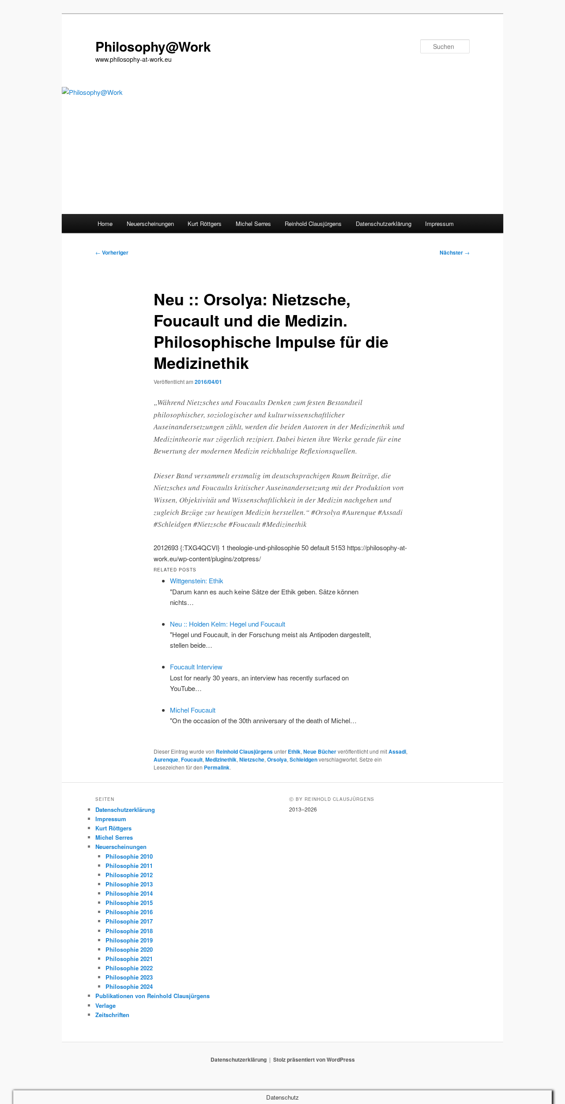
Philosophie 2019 (129, 940)
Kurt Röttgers (205, 223)
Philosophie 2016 (129, 912)
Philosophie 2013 (129, 884)
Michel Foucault (192, 709)
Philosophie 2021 (129, 958)
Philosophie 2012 (129, 875)
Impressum (439, 223)
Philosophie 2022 (129, 968)
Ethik (294, 751)
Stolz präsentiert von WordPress (314, 1059)
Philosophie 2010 (129, 856)
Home (105, 223)
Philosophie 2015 (129, 902)
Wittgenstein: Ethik (196, 580)
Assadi (397, 751)
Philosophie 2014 (129, 893)
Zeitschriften (112, 1014)
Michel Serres (253, 223)
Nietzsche (251, 759)
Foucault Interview (196, 666)
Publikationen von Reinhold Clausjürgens (152, 995)
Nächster (455, 252)
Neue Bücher (319, 751)
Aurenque (166, 759)
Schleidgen (303, 759)
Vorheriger (111, 252)
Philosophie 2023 (129, 977)
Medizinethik (221, 759)
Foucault (192, 759)
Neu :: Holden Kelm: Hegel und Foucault (227, 623)
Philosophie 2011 (129, 865)
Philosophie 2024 (129, 986)
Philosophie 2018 (129, 931)
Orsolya (277, 759)
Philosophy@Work (153, 46)
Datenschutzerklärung (383, 223)
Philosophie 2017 (129, 921)
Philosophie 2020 (129, 949)
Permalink (217, 767)
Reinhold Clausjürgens (313, 223)
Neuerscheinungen (150, 223)
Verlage (105, 1005)
